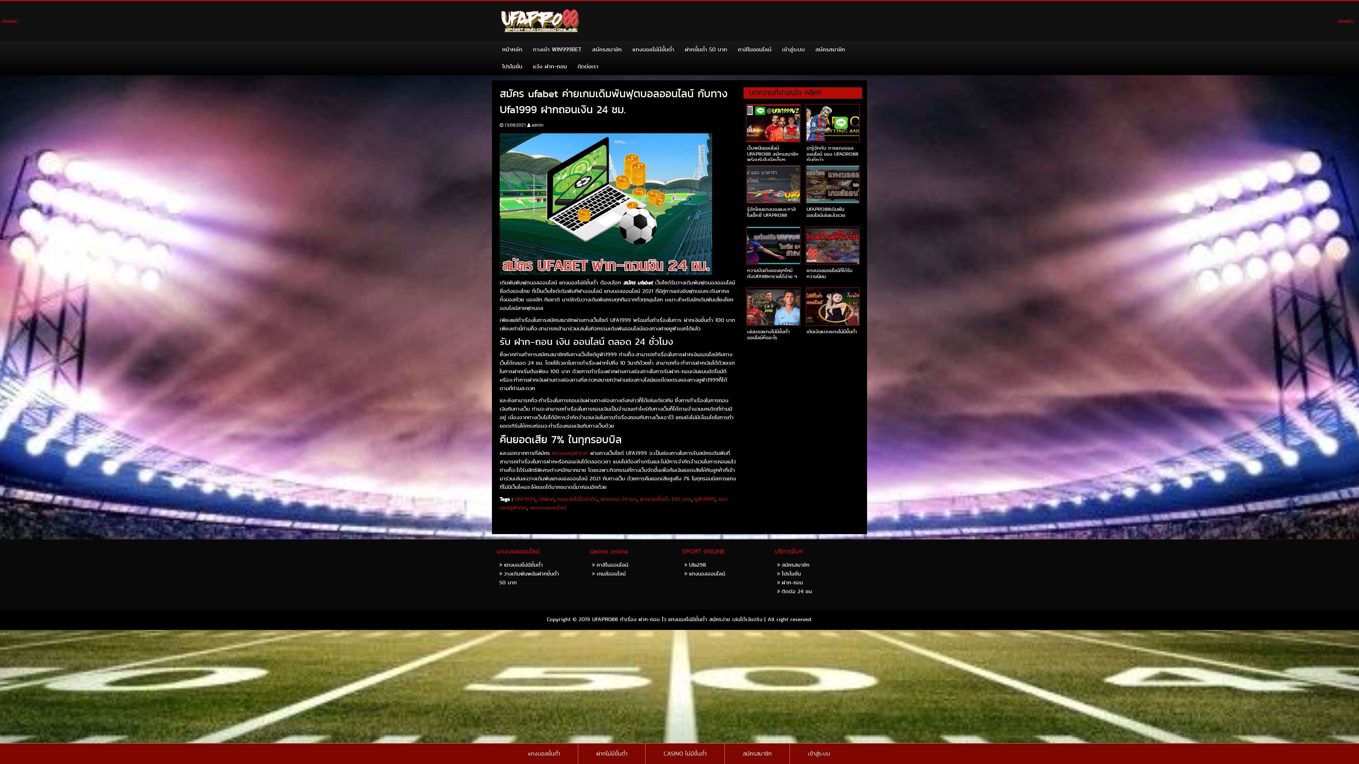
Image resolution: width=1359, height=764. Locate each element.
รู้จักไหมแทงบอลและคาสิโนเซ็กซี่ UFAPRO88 (771, 212)
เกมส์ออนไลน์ (611, 573)
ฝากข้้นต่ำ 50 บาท (706, 49)
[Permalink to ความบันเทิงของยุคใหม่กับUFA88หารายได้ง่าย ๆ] (773, 245)
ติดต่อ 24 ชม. (797, 591)
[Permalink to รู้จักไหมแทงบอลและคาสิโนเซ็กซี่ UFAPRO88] (773, 184)
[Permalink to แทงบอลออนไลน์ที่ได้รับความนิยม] (833, 245)
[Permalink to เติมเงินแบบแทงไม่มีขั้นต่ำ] (833, 306)
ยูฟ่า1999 (704, 499)
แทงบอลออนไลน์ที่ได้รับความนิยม (830, 273)
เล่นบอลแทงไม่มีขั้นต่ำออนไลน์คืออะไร (768, 334)
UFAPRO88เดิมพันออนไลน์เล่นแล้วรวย (826, 212)
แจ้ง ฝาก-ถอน (550, 66)
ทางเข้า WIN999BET (557, 49)
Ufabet (546, 499)
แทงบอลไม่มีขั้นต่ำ (653, 49)
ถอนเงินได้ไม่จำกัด (577, 499)
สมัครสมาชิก (607, 49)
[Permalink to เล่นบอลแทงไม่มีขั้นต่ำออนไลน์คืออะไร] (773, 306)
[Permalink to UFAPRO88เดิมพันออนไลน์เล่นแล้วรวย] (833, 184)
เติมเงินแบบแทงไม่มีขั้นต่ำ (832, 331)
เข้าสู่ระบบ (793, 49)
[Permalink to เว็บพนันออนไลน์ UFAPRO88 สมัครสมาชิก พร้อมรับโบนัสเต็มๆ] (773, 123)
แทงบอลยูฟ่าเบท (570, 453)
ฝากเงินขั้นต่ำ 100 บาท (665, 499)
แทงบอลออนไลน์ (548, 507)
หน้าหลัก (512, 49)
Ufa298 (697, 564)
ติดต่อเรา (588, 66)
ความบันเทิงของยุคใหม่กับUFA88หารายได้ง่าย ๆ (772, 273)
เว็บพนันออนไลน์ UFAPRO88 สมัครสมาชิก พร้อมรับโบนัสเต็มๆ (772, 153)
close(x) (10, 20)
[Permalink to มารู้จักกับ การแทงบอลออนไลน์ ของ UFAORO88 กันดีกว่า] (833, 123)
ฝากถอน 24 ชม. (619, 499)
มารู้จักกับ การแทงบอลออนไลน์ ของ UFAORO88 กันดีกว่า (832, 153)
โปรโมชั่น (512, 66)
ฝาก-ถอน (792, 582)
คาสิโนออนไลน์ (755, 49)
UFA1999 (525, 499)
